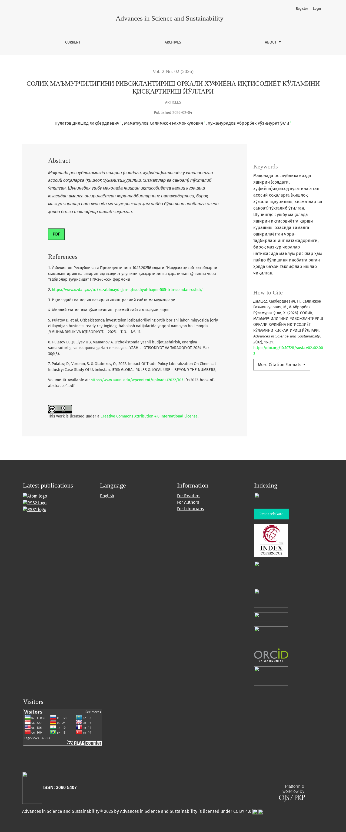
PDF (56, 234)
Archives (173, 42)
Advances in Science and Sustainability (60, 811)
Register (302, 9)
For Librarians (190, 508)
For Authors (188, 502)
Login (317, 9)
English (107, 495)
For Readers (188, 495)
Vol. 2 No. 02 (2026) (173, 71)
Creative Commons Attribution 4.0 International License (149, 416)
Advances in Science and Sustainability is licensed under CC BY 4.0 (186, 811)
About (271, 42)
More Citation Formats (280, 364)
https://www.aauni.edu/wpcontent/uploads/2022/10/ (137, 380)
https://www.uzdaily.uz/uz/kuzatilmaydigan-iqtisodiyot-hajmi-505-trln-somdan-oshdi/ (127, 289)
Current (73, 42)
